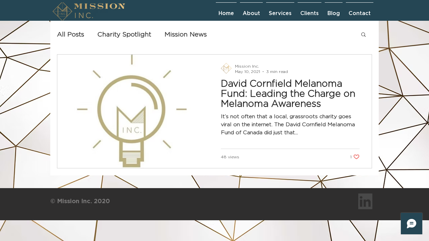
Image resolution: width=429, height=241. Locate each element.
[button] (363, 34)
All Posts (70, 34)
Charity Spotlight (124, 34)
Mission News (186, 34)
